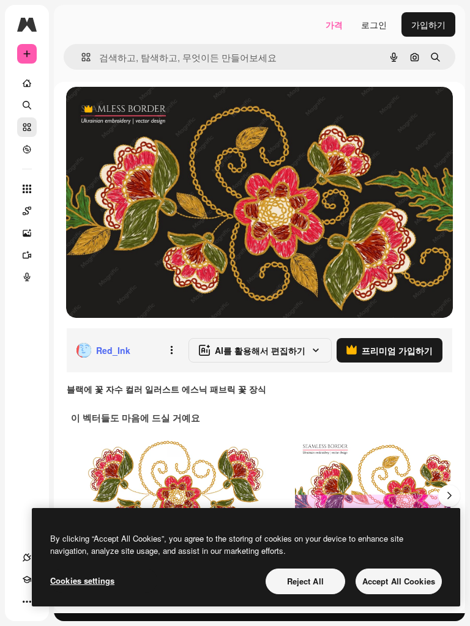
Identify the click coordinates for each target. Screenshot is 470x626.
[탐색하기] (27, 149)
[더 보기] (27, 601)
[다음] (449, 496)
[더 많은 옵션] (171, 350)
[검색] (27, 105)
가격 (334, 24)
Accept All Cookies (398, 581)
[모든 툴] (27, 189)
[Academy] (27, 579)
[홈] (27, 83)
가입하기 (428, 24)
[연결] (27, 557)
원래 (136, 109)
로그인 (374, 24)
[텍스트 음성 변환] (27, 277)
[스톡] (27, 127)
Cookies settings (82, 580)
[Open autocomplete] (81, 57)
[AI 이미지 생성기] (27, 233)
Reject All (305, 581)
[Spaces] (27, 211)
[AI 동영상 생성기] (27, 255)
